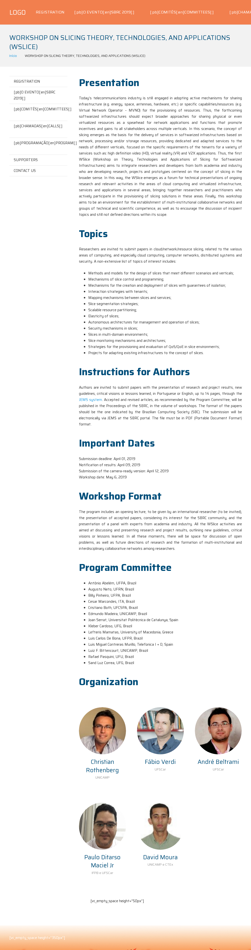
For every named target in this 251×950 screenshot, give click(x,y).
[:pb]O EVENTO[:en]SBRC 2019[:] (34, 95)
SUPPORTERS (26, 160)
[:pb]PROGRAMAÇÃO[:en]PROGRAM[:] (40, 143)
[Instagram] (110, 910)
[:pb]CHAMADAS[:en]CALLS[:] (38, 126)
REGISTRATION (27, 81)
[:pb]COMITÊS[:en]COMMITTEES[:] (40, 109)
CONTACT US (25, 171)
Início (13, 55)
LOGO (17, 12)
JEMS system (90, 400)
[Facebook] (96, 910)
